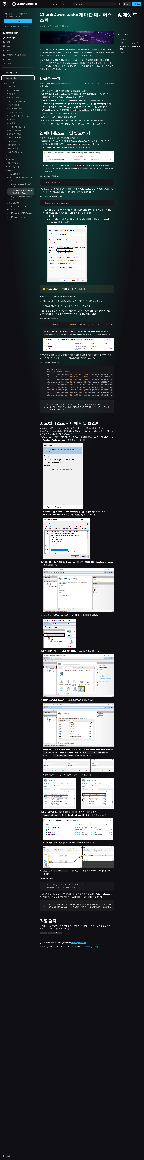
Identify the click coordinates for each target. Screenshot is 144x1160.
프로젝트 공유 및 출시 (14, 134)
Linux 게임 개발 (13, 167)
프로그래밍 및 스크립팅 (15, 108)
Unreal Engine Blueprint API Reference (17, 208)
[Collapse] (5, 134)
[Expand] (5, 86)
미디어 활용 (11, 123)
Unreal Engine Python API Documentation (16, 218)
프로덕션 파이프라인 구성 (16, 127)
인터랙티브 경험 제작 (14, 112)
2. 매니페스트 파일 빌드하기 (130, 43)
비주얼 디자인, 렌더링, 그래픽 (17, 101)
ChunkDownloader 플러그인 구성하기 (21, 185)
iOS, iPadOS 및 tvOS (16, 152)
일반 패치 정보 (15, 174)
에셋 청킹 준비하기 (94, 83)
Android (11, 156)
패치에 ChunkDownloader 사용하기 (21, 179)
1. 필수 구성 (124, 39)
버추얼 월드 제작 (13, 97)
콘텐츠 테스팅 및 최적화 (15, 130)
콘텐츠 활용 (11, 94)
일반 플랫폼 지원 (14, 145)
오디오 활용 (11, 119)
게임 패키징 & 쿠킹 (15, 138)
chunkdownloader (55, 933)
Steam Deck (12, 141)
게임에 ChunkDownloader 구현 (21, 198)
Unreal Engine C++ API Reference (19, 213)
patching (43, 933)
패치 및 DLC (12, 170)
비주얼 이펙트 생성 (13, 105)
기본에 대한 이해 (13, 90)
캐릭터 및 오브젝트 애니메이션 (18, 116)
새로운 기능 (11, 87)
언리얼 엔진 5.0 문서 (10, 83)
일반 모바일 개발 (14, 148)
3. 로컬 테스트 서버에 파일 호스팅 (130, 47)
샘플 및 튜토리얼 (13, 203)
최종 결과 (123, 52)
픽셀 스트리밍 (13, 163)
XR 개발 (11, 159)
